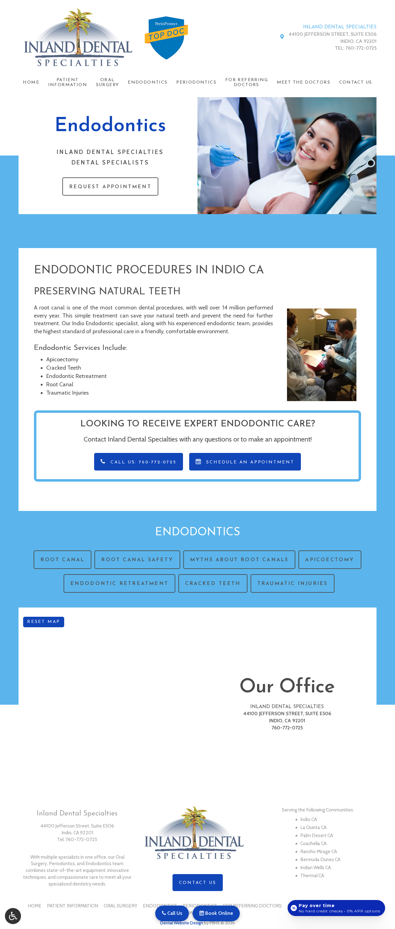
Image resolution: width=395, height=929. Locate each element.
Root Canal (59, 384)
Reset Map (43, 622)
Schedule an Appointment (249, 462)
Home (31, 82)
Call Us (174, 913)
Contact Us (355, 82)
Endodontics (147, 82)
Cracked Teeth (63, 367)
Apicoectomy (62, 359)
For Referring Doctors (252, 906)
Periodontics (196, 82)
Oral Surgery (120, 906)
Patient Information (72, 906)
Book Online (218, 913)
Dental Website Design (181, 923)
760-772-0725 (360, 48)
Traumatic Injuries (67, 392)
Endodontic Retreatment (76, 376)
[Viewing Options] (13, 916)
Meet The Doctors (303, 82)
